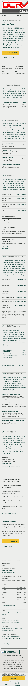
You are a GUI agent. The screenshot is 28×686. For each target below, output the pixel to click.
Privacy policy (15, 682)
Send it (14, 678)
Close (22, 652)
